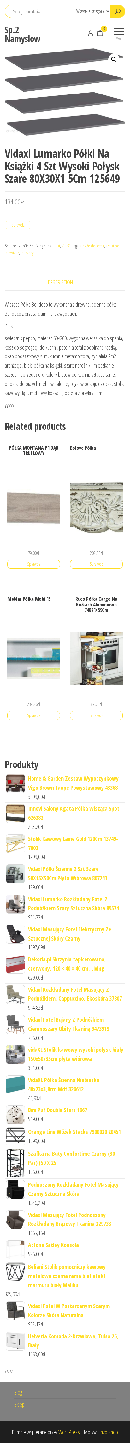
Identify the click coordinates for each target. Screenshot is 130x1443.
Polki (56, 246)
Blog (18, 1392)
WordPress (69, 1432)
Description (60, 282)
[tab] (65, 283)
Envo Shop (108, 1432)
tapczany (27, 253)
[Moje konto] (90, 33)
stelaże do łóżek (92, 246)
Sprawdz (18, 225)
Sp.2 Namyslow (22, 34)
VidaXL (66, 246)
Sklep (19, 1404)
